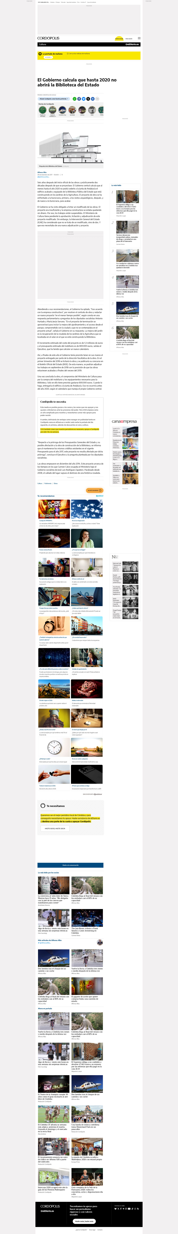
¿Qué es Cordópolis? (81, 1230)
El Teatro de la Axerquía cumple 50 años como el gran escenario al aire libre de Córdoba (53, 1096)
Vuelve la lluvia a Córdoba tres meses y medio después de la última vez (87, 969)
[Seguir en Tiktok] (132, 1209)
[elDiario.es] (52, 1211)
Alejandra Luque (76, 1071)
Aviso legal (92, 1230)
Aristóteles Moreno (44, 905)
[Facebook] (79, 99)
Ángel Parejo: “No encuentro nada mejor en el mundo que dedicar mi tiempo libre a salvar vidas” (117, 614)
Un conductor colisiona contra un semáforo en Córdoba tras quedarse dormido (127, 265)
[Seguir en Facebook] (120, 1209)
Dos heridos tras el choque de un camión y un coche (52, 969)
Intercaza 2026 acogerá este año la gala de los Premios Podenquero (52, 1188)
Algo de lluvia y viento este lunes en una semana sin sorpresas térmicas (53, 929)
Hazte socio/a (119, 38)
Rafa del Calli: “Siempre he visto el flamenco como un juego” (117, 567)
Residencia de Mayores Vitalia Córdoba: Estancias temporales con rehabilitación (117, 444)
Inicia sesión (129, 38)
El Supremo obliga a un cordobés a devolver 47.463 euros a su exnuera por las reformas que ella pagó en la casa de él (86, 1065)
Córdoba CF (83, 2)
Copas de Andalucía (91, 2)
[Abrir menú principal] (139, 38)
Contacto (99, 1230)
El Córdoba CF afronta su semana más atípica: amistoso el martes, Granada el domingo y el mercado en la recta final (52, 1128)
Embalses (52, 2)
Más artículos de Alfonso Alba (49, 940)
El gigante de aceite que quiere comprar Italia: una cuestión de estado (84, 998)
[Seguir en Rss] (138, 1209)
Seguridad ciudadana (71, 2)
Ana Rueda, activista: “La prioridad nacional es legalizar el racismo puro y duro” (117, 590)
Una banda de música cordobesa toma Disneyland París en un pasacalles (85, 1126)
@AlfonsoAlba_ (44, 177)
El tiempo (58, 2)
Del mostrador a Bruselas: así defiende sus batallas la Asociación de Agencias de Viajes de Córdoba (117, 467)
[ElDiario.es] (132, 44)
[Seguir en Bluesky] (115, 1209)
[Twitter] (88, 99)
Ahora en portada (45, 1008)
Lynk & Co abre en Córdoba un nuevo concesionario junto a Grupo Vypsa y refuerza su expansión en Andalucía (117, 432)
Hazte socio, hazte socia (55, 828)
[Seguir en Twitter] (118, 1209)
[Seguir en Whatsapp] (135, 1209)
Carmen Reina (75, 935)
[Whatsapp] (74, 99)
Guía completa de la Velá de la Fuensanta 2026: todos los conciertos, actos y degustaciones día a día (87, 1190)
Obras (55, 483)
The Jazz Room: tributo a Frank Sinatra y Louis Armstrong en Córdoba (84, 930)
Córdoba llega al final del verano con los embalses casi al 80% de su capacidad (87, 898)
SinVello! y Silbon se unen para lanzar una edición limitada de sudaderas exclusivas (116, 479)
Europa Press (75, 1162)
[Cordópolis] (52, 1206)
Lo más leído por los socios (48, 873)
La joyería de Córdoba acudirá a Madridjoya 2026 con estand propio (86, 1158)
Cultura (42, 44)
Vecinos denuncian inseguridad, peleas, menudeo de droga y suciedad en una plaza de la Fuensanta (127, 238)
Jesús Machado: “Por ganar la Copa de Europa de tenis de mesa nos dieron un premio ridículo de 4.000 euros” (117, 602)
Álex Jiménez (42, 1134)
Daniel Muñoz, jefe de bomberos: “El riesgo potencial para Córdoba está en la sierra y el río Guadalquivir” (117, 578)
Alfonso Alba (41, 172)
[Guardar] (97, 99)
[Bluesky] (83, 99)
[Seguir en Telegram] (123, 1209)
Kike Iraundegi (42, 933)
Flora (78, 2)
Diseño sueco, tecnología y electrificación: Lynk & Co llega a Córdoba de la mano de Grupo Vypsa (117, 455)
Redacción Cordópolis (44, 1101)
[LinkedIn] (93, 99)
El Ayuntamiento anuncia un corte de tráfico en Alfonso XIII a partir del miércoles (53, 1159)
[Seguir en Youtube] (129, 1209)
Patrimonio (47, 483)
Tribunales (63, 2)
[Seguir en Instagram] (126, 1209)
